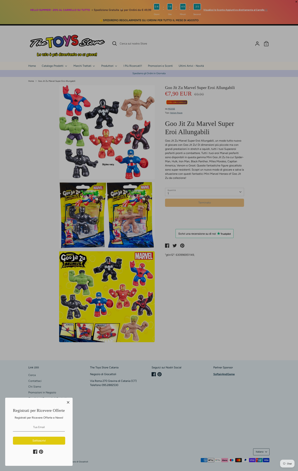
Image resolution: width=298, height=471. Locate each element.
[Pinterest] (41, 452)
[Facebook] (35, 452)
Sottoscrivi (39, 440)
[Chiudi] (68, 402)
